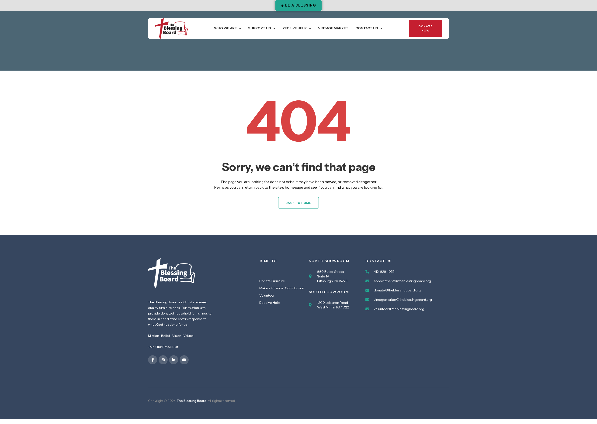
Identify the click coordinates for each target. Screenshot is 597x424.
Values (188, 336)
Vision (176, 336)
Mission (153, 336)
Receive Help (294, 28)
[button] (228, 28)
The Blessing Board (191, 401)
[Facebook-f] (152, 359)
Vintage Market (333, 28)
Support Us (259, 28)
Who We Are (225, 28)
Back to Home (298, 203)
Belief (165, 336)
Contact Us (366, 28)
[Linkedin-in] (173, 359)
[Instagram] (163, 359)
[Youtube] (184, 359)
